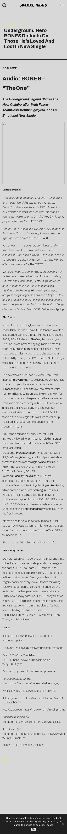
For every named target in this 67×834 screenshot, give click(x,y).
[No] (62, 824)
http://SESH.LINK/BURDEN (31, 745)
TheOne (16, 88)
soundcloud (45, 635)
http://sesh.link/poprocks (29, 733)
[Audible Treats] (33, 5)
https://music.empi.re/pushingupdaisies (38, 721)
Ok (33, 829)
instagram (21, 635)
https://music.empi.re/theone (46, 647)
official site (8, 635)
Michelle (25, 542)
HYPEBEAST (35, 221)
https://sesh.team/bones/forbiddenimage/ (35, 683)
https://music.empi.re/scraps (41, 671)
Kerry (37, 542)
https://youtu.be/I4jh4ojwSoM (39, 690)
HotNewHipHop (54, 309)
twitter (32, 635)
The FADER (37, 264)
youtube (8, 640)
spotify (19, 640)
